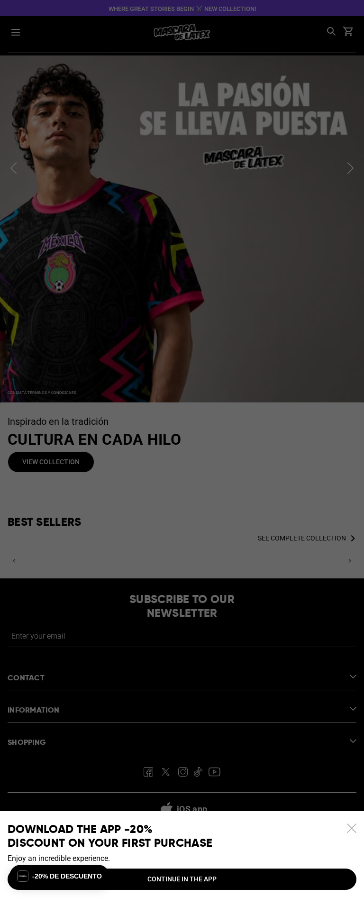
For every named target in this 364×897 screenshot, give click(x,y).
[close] (351, 828)
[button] (59, 876)
